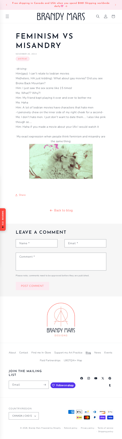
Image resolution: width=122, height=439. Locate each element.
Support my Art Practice (68, 352)
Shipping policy (105, 431)
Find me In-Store (41, 352)
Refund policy (70, 428)
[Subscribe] (44, 385)
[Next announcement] (115, 4)
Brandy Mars (35, 428)
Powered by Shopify (51, 428)
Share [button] (22, 195)
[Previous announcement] (6, 4)
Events (108, 352)
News (97, 352)
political (22, 58)
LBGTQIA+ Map (73, 360)
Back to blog (63, 210)
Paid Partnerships (50, 360)
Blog (88, 352)
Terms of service (105, 428)
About (12, 352)
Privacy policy (87, 428)
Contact (23, 352)
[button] (7, 16)
